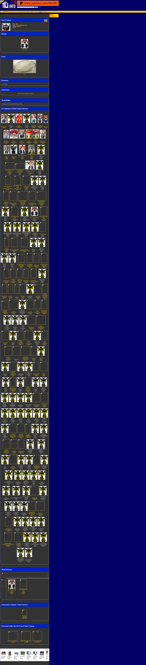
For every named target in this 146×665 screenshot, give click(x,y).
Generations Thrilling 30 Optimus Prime (6, 451)
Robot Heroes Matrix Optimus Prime (8, 358)
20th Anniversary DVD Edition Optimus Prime (44, 311)
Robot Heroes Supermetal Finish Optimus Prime (25, 358)
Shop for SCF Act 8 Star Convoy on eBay (26, 641)
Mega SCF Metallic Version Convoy (6, 203)
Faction (14, 11)
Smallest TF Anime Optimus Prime (13, 280)
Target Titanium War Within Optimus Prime (28, 389)
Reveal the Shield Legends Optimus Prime (44, 404)
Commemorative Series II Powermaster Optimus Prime (21, 265)
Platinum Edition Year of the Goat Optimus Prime (32, 513)
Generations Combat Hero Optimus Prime (21, 435)
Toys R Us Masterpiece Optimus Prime (28, 435)
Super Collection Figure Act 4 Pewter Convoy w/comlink (17, 187)
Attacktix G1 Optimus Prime (28, 342)
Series (10, 11)
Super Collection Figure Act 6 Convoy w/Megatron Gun (14, 218)
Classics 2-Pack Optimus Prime (37, 311)
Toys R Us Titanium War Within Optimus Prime (20, 342)
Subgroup (20, 11)
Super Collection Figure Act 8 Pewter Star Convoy (43, 218)
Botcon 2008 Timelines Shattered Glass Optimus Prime (13, 373)
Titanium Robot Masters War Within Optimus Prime (45, 296)
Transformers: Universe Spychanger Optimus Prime (44, 265)
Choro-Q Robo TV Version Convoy (26, 187)
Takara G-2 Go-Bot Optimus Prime (35, 141)
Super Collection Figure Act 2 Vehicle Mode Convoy (10, 171)
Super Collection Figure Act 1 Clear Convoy (31, 156)
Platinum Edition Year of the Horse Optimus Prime (36, 466)
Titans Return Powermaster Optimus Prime (18, 544)
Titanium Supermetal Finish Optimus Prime (41, 327)
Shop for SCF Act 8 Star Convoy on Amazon (13, 642)
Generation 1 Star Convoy (24, 617)
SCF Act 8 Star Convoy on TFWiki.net (37, 642)
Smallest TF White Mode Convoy (20, 280)
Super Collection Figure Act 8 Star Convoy (34, 218)
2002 (17, 24)
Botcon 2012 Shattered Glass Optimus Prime (13, 435)
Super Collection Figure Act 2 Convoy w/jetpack (30, 171)
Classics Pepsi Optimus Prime (44, 342)
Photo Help (44, 11)
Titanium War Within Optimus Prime (5, 311)
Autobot (19, 26)
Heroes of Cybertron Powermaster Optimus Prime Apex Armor (23, 202)
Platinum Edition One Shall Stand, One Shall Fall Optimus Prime (8, 544)
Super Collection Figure (21, 25)
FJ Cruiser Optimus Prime (13, 467)
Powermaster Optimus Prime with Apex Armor (30, 265)
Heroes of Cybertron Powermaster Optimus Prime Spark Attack (41, 202)
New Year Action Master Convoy (6, 249)
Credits (35, 11)
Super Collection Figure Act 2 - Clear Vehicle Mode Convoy (20, 171)
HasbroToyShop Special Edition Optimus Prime (13, 389)
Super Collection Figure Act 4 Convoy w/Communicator (7, 187)
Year (17, 11)
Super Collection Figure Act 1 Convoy (22, 156)
